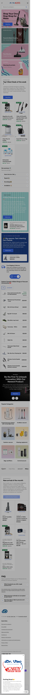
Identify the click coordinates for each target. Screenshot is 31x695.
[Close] (23, 655)
